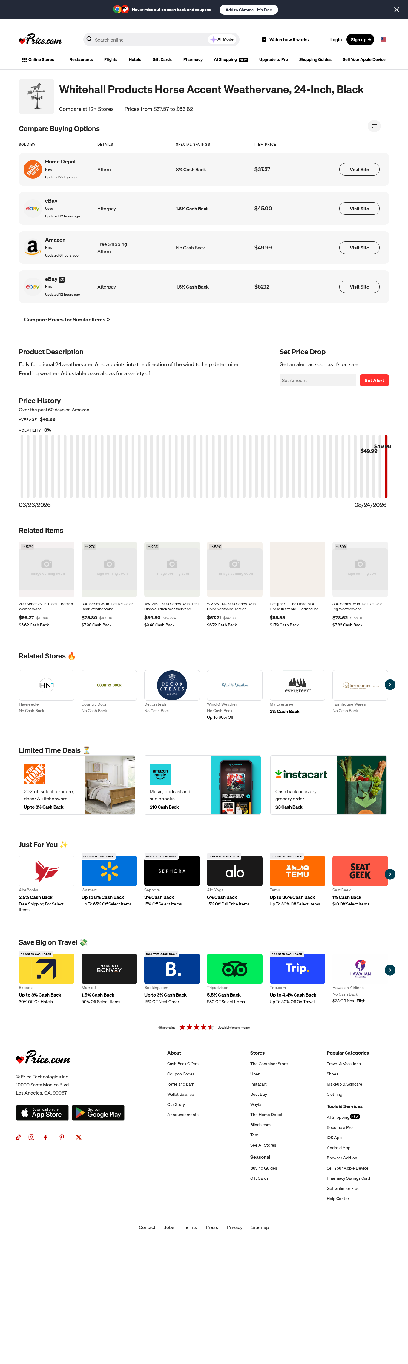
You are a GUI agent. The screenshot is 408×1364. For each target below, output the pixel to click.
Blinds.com (260, 1124)
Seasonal (260, 1157)
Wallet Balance (180, 1094)
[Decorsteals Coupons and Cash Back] (172, 695)
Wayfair (257, 1104)
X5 (62, 279)
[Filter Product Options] (374, 126)
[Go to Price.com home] (40, 39)
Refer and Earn (180, 1084)
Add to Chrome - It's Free (249, 10)
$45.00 (263, 208)
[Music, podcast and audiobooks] (203, 785)
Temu (255, 1135)
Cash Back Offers (183, 1063)
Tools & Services (345, 1106)
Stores (257, 1052)
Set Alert (374, 380)
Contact (147, 1227)
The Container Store (269, 1063)
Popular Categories (348, 1052)
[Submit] (89, 40)
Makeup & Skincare (344, 1084)
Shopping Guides (315, 59)
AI (225, 39)
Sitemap (260, 1227)
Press (212, 1227)
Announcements (183, 1114)
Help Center (338, 1198)
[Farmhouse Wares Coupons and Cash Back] (360, 695)
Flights (110, 59)
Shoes (332, 1074)
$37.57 (262, 169)
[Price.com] (43, 1070)
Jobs (169, 1227)
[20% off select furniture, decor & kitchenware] (77, 785)
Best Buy (258, 1094)
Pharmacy (193, 59)
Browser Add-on (342, 1158)
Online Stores (41, 59)
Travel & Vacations (344, 1063)
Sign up (358, 39)
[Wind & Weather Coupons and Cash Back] (235, 695)
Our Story (176, 1104)
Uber (255, 1074)
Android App (338, 1147)
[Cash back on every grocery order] (328, 785)
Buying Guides (263, 1168)
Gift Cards (162, 59)
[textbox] (383, 39)
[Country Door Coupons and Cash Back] (109, 695)
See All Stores (263, 1145)
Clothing (334, 1094)
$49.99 (263, 247)
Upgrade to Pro (273, 59)
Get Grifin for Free (343, 1188)
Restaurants (81, 59)
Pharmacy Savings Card (348, 1178)
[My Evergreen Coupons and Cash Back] (297, 695)
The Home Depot (266, 1114)
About (174, 1052)
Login (336, 39)
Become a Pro (340, 1127)
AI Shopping (226, 59)
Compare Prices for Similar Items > (67, 319)
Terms (190, 1227)
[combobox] (161, 39)
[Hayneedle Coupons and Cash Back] (46, 695)
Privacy (235, 1227)
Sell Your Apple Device (364, 59)
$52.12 (261, 286)
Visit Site (359, 169)
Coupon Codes (181, 1074)
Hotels (135, 59)
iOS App (334, 1137)
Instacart (258, 1084)
